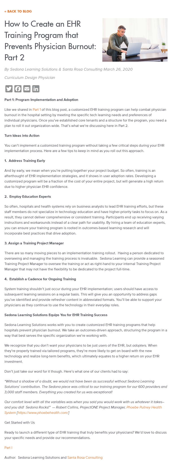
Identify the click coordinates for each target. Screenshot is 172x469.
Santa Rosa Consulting (85, 457)
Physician (46, 77)
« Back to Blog (18, 11)
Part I (8, 447)
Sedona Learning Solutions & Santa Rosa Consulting (56, 69)
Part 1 (36, 109)
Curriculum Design (20, 77)
